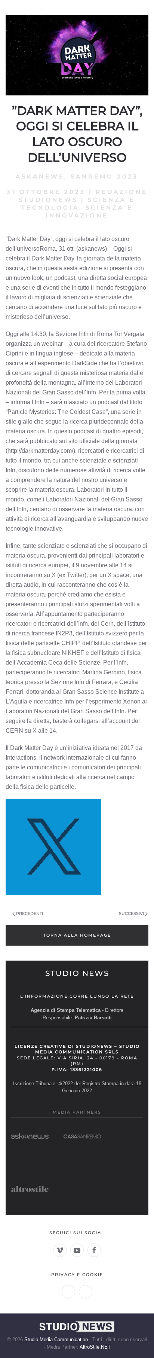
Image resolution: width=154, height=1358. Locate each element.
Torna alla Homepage (77, 935)
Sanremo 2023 (104, 176)
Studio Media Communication (56, 1339)
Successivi (131, 913)
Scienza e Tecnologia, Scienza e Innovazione (78, 207)
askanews (40, 176)
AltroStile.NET (95, 1347)
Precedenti (29, 913)
